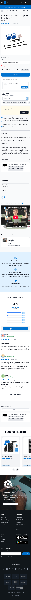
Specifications (5, 176)
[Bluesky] (21, 569)
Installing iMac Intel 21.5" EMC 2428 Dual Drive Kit (17, 239)
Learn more (10, 504)
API (2, 527)
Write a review (16, 329)
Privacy (3, 539)
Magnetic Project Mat (13, 83)
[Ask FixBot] (27, 98)
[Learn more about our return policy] (12, 127)
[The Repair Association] (27, 569)
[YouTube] (16, 569)
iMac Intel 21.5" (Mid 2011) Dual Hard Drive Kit (16, 11)
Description (4, 133)
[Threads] (24, 569)
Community (19, 517)
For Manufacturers (21, 524)
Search (26, 70)
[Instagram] (13, 569)
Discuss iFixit (4, 522)
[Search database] (22, 2)
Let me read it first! (7, 556)
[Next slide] (17, 469)
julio (6, 375)
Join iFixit (24, 112)
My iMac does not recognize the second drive (14, 102)
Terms (2, 541)
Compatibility (5, 159)
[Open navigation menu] (1, 2)
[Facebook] (7, 569)
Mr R (6, 334)
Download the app (21, 534)
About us (3, 517)
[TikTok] (4, 569)
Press (17, 527)
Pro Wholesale (19, 519)
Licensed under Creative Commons (15, 592)
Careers (3, 524)
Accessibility (4, 537)
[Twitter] (10, 569)
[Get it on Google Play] (22, 542)
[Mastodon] (19, 569)
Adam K (7, 355)
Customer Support (5, 519)
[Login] (29, 2)
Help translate (14, 564)
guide (16, 140)
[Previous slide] (13, 469)
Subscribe (26, 554)
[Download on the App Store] (22, 537)
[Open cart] (25, 2)
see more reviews (15, 394)
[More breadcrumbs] (2, 11)
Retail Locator (19, 522)
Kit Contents (4, 191)
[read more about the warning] (22, 203)
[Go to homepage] (9, 2)
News (17, 529)
